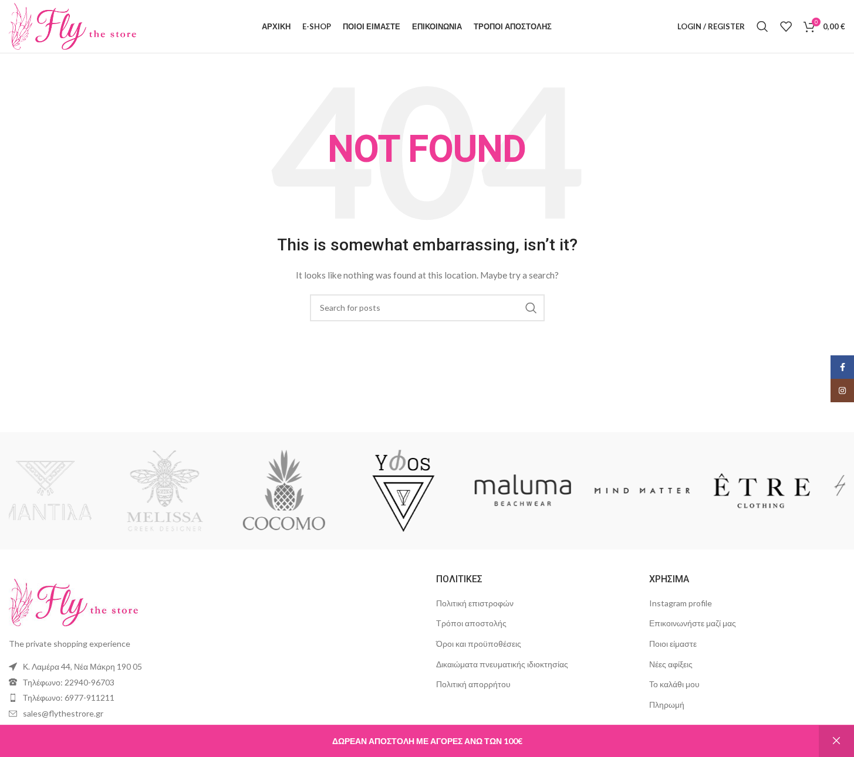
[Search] (762, 26)
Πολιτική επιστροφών (475, 603)
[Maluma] (546, 491)
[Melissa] (188, 491)
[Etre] (785, 491)
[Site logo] (72, 25)
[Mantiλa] (69, 491)
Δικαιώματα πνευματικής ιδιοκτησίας (502, 664)
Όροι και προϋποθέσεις (478, 644)
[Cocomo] (307, 491)
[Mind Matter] (665, 491)
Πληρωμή (666, 705)
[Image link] (73, 601)
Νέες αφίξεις (671, 664)
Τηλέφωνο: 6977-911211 (68, 697)
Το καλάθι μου (674, 684)
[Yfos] (427, 491)
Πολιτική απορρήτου (473, 684)
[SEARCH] (531, 307)
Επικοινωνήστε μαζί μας (692, 623)
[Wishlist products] (786, 26)
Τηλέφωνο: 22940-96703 (68, 682)
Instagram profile (680, 603)
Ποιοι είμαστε (673, 644)
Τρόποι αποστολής (471, 623)
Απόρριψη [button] (836, 741)
